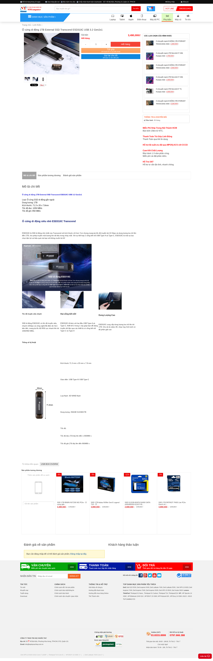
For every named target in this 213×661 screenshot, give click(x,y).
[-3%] (106, 484)
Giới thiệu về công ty (95, 587)
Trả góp (110, 50)
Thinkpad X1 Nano (136, 593)
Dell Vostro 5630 (177, 590)
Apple (131, 19)
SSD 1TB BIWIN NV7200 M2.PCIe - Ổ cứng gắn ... (72, 503)
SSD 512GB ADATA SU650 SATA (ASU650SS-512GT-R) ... (137, 503)
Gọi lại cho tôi (111, 56)
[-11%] (140, 484)
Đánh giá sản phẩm (72, 175)
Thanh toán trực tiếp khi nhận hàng (102, 568)
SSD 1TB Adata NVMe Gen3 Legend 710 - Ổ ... (105, 503)
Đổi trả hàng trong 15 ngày (31, 2)
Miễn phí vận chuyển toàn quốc (43, 568)
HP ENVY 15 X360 (151, 596)
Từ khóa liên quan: (30, 464)
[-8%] (72, 484)
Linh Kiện (37, 25)
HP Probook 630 (163, 596)
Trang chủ (26, 25)
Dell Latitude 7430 (156, 587)
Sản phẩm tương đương (49, 175)
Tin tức (188, 19)
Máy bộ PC (155, 19)
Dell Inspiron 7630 (139, 590)
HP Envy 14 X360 (176, 596)
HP (180, 593)
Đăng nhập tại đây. (78, 554)
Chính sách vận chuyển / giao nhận (66, 596)
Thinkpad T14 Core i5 (56, 655)
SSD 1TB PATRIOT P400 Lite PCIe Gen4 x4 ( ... (172, 503)
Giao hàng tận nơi (53, 2)
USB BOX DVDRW (49, 464)
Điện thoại (141, 19)
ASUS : (185, 596)
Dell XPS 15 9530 (165, 590)
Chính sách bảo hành (61, 593)
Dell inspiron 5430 (143, 587)
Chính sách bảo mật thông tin (64, 590)
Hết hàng (125, 44)
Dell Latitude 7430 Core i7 (93, 655)
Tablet (122, 19)
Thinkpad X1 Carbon (151, 593)
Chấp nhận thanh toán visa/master (90, 2)
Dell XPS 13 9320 (183, 587)
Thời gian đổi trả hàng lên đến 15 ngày (157, 568)
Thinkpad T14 (163, 593)
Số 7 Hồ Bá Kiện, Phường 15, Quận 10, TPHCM (119, 2)
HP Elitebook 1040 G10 (135, 596)
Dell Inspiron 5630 (152, 590)
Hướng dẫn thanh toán (96, 590)
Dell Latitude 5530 (169, 587)
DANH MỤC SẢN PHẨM (43, 17)
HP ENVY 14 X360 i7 (73, 655)
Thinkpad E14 (173, 593)
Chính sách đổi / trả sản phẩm (64, 587)
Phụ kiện (167, 19)
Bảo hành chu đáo (69, 2)
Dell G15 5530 (131, 587)
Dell (124, 587)
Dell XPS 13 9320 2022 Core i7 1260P (34, 655)
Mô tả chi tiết (29, 175)
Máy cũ (178, 19)
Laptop (113, 19)
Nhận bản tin (28, 576)
